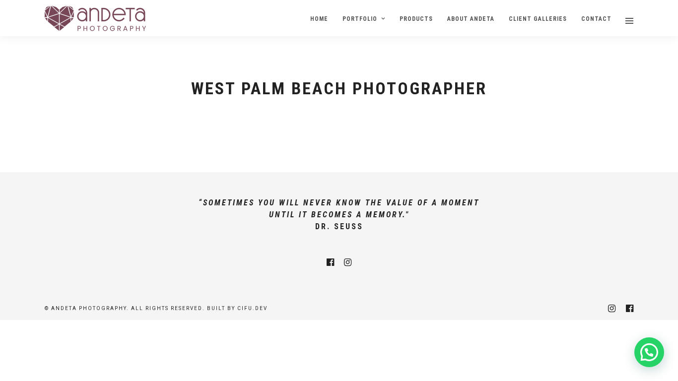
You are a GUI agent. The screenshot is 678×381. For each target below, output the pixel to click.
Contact (596, 18)
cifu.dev (252, 308)
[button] (649, 352)
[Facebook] (330, 262)
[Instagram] (347, 262)
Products (416, 18)
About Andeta (470, 18)
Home (319, 18)
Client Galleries (538, 18)
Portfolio (359, 18)
